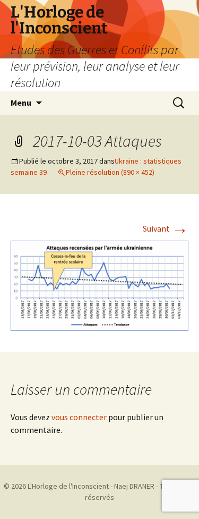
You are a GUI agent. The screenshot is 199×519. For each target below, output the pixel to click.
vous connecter (79, 417)
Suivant (165, 228)
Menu (21, 102)
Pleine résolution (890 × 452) (110, 172)
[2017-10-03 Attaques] (99, 284)
